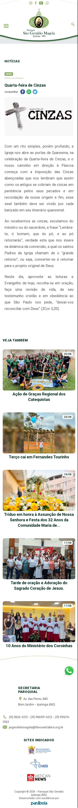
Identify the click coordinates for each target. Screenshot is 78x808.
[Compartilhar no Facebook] (22, 92)
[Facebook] (36, 3)
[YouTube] (41, 3)
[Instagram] (30, 3)
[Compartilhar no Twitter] (35, 92)
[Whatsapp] (47, 3)
